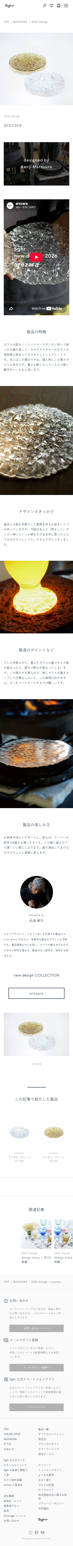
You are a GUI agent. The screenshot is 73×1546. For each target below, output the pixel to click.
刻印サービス (46, 1454)
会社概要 (9, 1496)
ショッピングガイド (50, 1470)
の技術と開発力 (16, 1470)
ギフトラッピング (48, 1449)
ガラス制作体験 (13, 1480)
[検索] (44, 5)
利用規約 (43, 1508)
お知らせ (9, 1449)
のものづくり (14, 1460)
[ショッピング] (58, 5)
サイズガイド (46, 1490)
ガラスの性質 (46, 1485)
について (15, 1516)
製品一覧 (43, 1429)
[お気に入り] (51, 5)
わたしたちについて (15, 1465)
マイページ (44, 1465)
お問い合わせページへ (36, 1328)
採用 (6, 1511)
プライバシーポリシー (51, 1503)
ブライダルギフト (48, 1444)
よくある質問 (46, 1475)
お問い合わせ (11, 1521)
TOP (6, 22)
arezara (36, 993)
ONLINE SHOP (12, 1434)
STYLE (8, 1444)
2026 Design (39, 22)
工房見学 (13, 1485)
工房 (6, 1475)
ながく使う (44, 1480)
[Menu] (66, 5)
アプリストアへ (37, 1407)
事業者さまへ (11, 1506)
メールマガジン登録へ (36, 1367)
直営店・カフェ (13, 1501)
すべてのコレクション (51, 1434)
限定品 (42, 1439)
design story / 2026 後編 (36, 1259)
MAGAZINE (20, 22)
